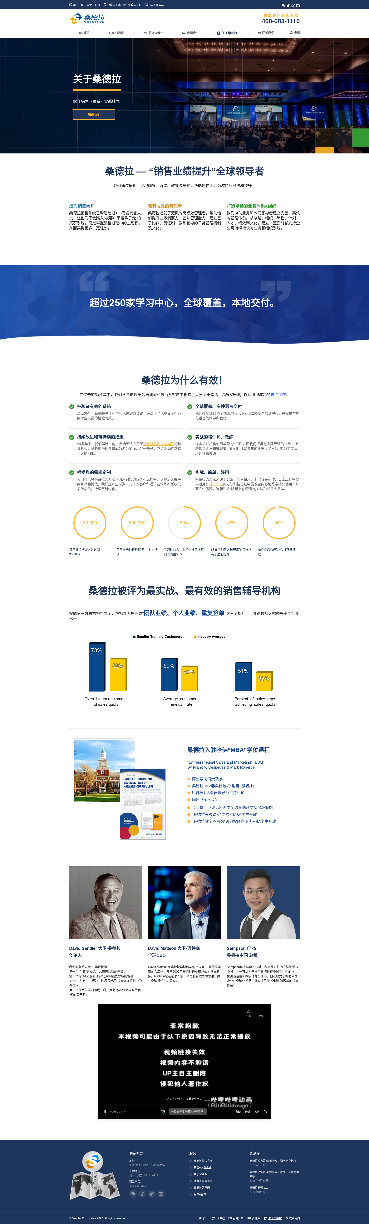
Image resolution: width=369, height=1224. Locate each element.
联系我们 (94, 114)
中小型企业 (200, 1174)
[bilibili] (299, 6)
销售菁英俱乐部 (203, 1180)
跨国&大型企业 (203, 1167)
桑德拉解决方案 (203, 1160)
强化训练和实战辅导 (158, 444)
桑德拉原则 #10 (258, 1187)
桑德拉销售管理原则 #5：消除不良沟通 (272, 1160)
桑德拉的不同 (202, 1187)
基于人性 (216, 484)
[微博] (294, 6)
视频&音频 (200, 1194)
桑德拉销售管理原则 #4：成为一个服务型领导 (274, 1174)
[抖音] (289, 6)
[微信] (284, 6)
